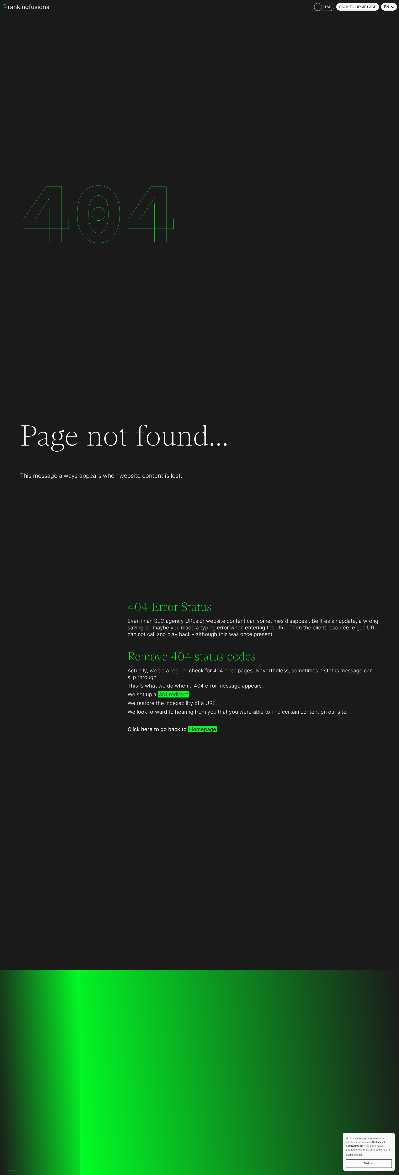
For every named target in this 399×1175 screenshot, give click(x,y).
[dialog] (369, 1152)
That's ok (369, 1163)
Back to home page (357, 7)
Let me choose (354, 1154)
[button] (389, 7)
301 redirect (173, 694)
